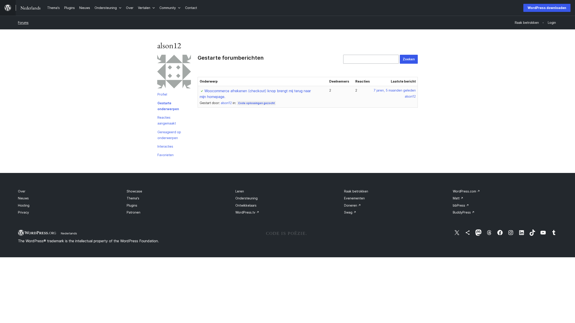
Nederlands (69, 233)
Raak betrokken (356, 191)
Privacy (23, 212)
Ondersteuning (246, 198)
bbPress (461, 205)
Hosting (23, 205)
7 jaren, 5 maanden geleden (395, 90)
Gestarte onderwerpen (168, 106)
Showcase (134, 191)
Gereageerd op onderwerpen (169, 135)
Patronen (133, 212)
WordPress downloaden (547, 8)
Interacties (165, 146)
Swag (350, 212)
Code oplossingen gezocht (256, 103)
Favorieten (165, 155)
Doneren (352, 205)
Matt (458, 198)
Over (21, 191)
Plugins (132, 205)
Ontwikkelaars (246, 205)
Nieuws (23, 198)
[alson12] (174, 72)
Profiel (162, 94)
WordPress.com (466, 191)
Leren (239, 191)
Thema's (133, 198)
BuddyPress (464, 212)
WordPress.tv (247, 212)
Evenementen (354, 198)
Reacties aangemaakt (166, 120)
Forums (23, 22)
